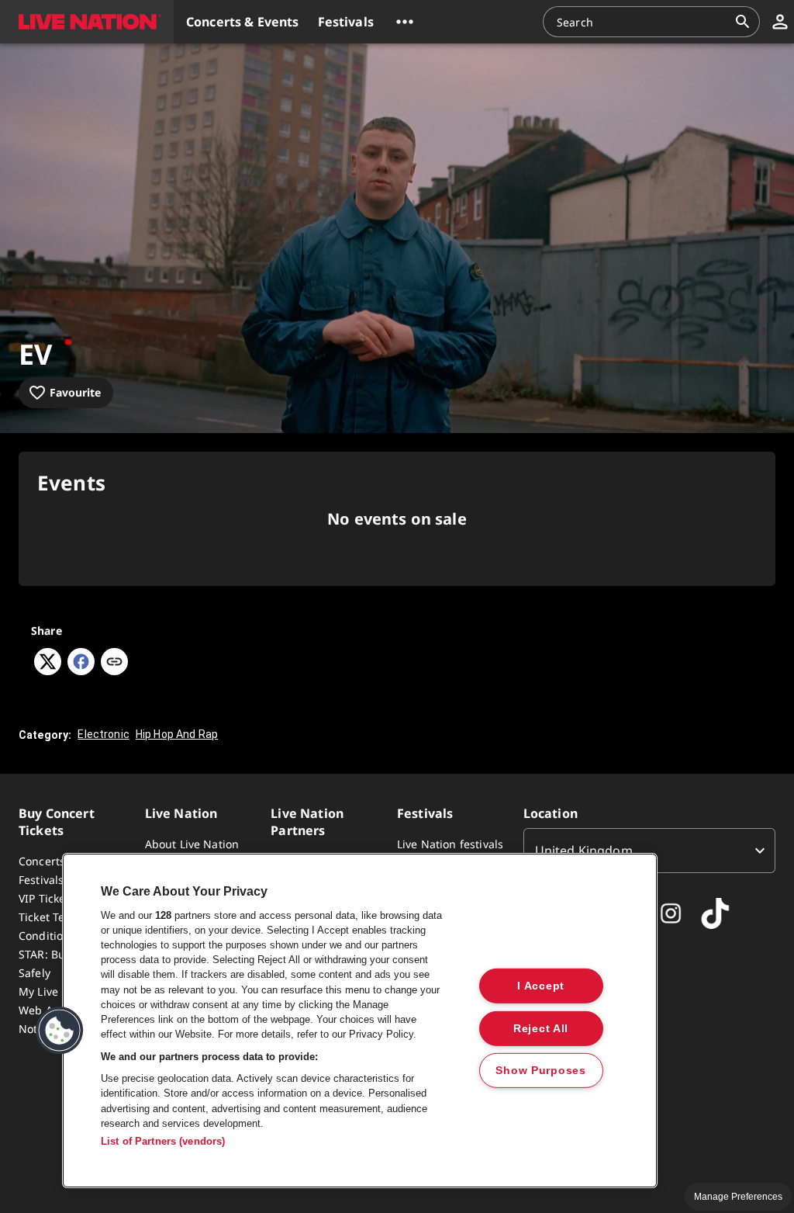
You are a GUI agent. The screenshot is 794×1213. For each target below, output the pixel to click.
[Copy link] (114, 663)
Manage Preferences (738, 1196)
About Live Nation (192, 844)
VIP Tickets (47, 898)
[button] (87, 21)
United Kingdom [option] (584, 850)
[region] (360, 1020)
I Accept (540, 985)
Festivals (41, 879)
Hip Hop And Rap (177, 734)
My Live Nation (58, 991)
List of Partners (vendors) (163, 1141)
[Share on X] (47, 670)
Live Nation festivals (450, 844)
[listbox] (649, 850)
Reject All (540, 1027)
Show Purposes (540, 1070)
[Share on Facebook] (81, 670)
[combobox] (642, 21)
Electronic (103, 734)
